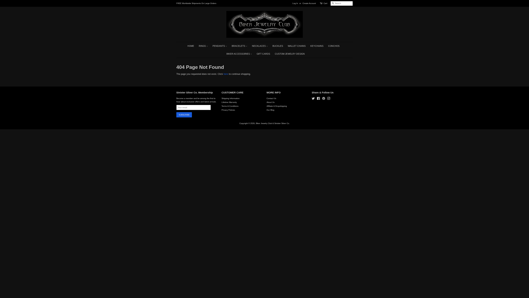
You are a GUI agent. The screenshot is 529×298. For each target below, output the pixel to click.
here (226, 74)
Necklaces (259, 46)
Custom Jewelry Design (290, 54)
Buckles (277, 46)
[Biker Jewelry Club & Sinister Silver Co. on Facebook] (318, 99)
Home (190, 46)
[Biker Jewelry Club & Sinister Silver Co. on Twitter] (313, 99)
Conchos (334, 46)
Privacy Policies (228, 110)
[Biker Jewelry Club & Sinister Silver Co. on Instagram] (328, 99)
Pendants (219, 46)
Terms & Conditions (230, 106)
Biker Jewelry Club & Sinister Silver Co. (273, 123)
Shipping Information (231, 98)
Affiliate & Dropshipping (277, 106)
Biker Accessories (238, 54)
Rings (202, 46)
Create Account (309, 3)
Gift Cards (263, 54)
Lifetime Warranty (229, 102)
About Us (271, 102)
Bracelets (239, 46)
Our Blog (270, 110)
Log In (295, 3)
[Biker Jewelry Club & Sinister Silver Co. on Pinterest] (323, 99)
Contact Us (271, 98)
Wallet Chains (297, 46)
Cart (325, 3)
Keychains (316, 46)
